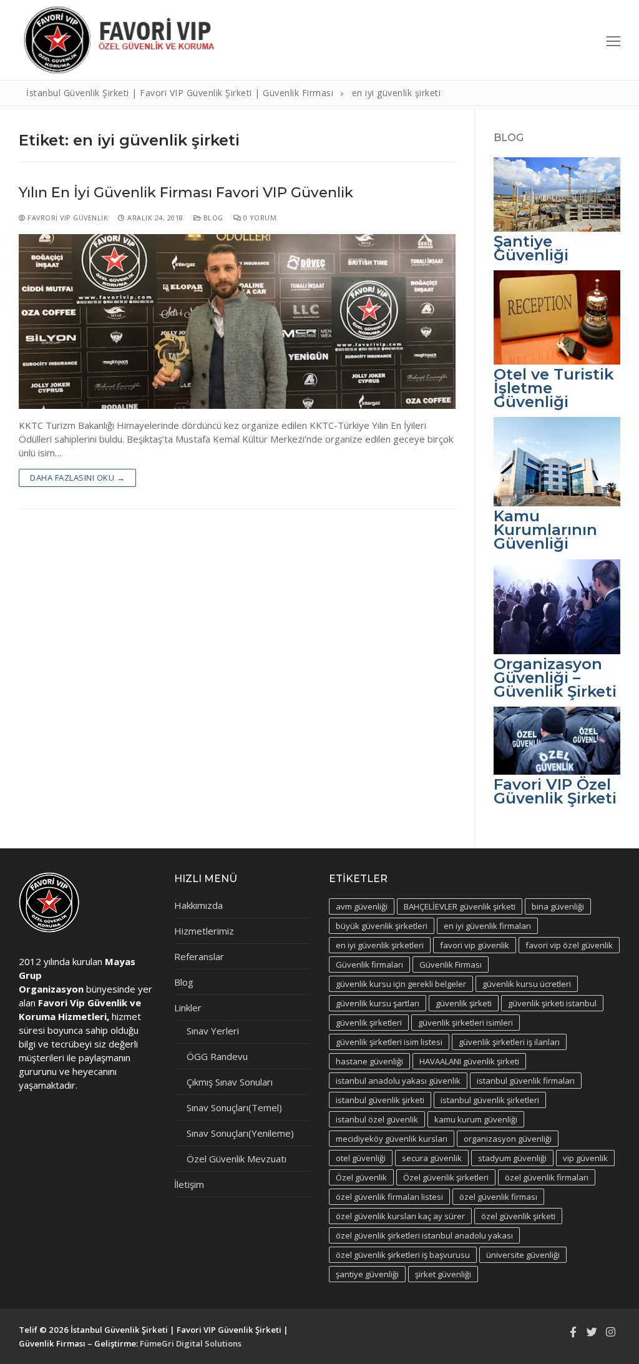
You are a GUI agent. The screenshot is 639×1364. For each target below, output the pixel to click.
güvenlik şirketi (464, 1003)
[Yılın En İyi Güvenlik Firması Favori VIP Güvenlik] (237, 321)
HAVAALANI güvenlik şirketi (469, 1061)
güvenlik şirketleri (369, 1022)
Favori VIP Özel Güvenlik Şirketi (555, 791)
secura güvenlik (432, 1158)
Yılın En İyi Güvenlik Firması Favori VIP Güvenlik (186, 192)
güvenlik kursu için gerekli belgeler (401, 983)
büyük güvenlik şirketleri (381, 925)
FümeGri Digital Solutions (190, 1343)
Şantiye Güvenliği (531, 248)
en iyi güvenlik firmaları (487, 925)
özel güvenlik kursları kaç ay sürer (400, 1216)
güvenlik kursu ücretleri (526, 983)
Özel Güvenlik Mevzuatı (236, 1158)
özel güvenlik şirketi (518, 1216)
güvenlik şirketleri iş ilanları (509, 1042)
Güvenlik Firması (450, 964)
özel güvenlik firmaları (546, 1177)
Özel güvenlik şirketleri (446, 1177)
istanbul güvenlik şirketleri (490, 1100)
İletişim (189, 1184)
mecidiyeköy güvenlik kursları (391, 1138)
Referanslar (199, 956)
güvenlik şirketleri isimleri (465, 1022)
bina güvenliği (558, 906)
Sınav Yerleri (213, 1030)
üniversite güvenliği (523, 1254)
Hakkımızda (198, 905)
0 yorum (258, 217)
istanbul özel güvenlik (377, 1119)
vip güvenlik (585, 1158)
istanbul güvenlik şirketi (380, 1100)
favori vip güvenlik (474, 945)
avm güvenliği (362, 906)
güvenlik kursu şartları (377, 1003)
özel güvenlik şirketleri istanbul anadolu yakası (424, 1235)
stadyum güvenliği (512, 1158)
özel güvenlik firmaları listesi (389, 1196)
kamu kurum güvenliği (475, 1119)
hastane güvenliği (369, 1061)
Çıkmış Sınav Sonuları (230, 1082)
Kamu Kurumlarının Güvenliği (545, 529)
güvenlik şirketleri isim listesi (389, 1042)
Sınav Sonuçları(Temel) (234, 1107)
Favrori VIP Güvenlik (67, 217)
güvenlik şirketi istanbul (552, 1003)
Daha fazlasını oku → (77, 477)
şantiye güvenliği (367, 1274)
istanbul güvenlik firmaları (526, 1080)
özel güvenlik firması (498, 1196)
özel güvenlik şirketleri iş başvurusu (403, 1254)
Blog (212, 217)
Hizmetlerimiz (204, 931)
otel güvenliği (361, 1158)
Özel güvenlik (361, 1177)
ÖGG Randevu (217, 1056)
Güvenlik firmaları (369, 964)
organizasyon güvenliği (508, 1138)
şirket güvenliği (443, 1274)
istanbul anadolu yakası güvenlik (398, 1080)
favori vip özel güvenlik (569, 945)
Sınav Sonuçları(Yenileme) (240, 1133)
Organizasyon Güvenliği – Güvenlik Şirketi (555, 677)
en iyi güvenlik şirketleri (380, 945)
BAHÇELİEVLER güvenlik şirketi (459, 906)
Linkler (188, 1007)
